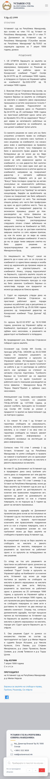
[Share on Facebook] (7, 697)
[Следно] (35, 770)
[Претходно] (29, 770)
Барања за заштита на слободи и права (23, 686)
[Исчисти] (42, 770)
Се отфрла (27, 689)
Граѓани (8, 689)
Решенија (17, 689)
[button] (46, 5)
